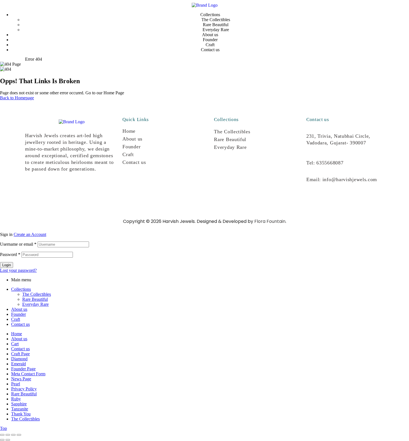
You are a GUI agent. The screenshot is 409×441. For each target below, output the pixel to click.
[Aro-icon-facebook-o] (50, 189)
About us (132, 139)
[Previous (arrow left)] (2, 440)
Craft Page (20, 353)
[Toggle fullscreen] (8, 435)
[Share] (13, 435)
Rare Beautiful (230, 139)
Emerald (18, 363)
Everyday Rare (230, 147)
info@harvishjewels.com (349, 179)
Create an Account (30, 234)
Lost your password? (18, 270)
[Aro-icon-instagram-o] (32, 189)
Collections (21, 289)
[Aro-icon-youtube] (68, 189)
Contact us (134, 162)
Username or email (18, 244)
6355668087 (329, 163)
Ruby (16, 398)
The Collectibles (232, 131)
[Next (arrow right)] (8, 440)
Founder (131, 146)
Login (6, 265)
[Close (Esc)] (19, 435)
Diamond (19, 358)
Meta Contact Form (28, 373)
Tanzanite (19, 408)
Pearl (15, 383)
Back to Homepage (17, 97)
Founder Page (23, 368)
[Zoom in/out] (2, 435)
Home (128, 131)
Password (10, 254)
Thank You (21, 414)
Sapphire (19, 403)
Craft (128, 154)
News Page (21, 378)
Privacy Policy (24, 388)
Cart (15, 343)
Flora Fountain (269, 221)
